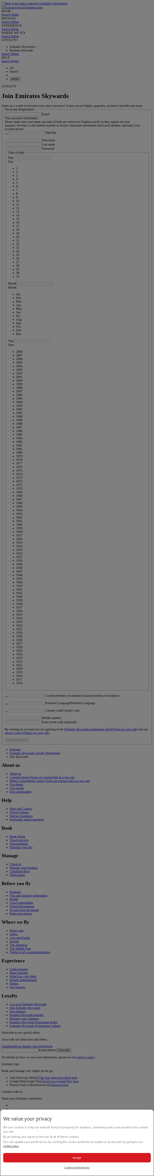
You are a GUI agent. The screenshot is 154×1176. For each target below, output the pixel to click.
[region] (77, 1142)
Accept (77, 1158)
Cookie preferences (77, 1167)
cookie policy (11, 1146)
